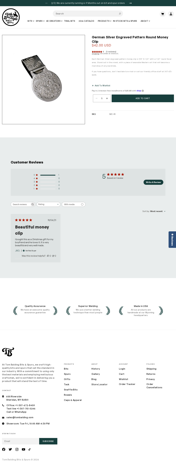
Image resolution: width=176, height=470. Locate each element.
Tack (66, 384)
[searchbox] (20, 204)
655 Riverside (13, 396)
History (95, 368)
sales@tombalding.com (19, 417)
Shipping (95, 53)
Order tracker (127, 384)
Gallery (95, 374)
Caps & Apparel (73, 400)
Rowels (68, 394)
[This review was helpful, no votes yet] (48, 255)
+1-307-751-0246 (26, 408)
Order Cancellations (154, 386)
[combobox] (88, 13)
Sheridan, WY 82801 (17, 399)
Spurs (67, 374)
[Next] (131, 3)
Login (122, 368)
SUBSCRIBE (48, 441)
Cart (121, 374)
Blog (94, 379)
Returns (151, 374)
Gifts (67, 379)
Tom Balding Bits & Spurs (16, 459)
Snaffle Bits (71, 389)
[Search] (120, 14)
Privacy (150, 379)
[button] (30, 23)
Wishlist (123, 379)
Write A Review (153, 182)
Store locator (99, 384)
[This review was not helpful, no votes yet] (53, 255)
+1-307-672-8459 (25, 405)
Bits (66, 368)
